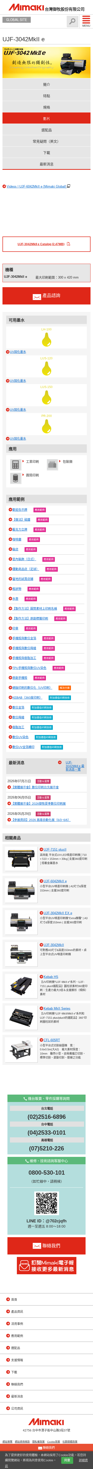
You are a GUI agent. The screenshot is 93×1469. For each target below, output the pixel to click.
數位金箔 (18, 707)
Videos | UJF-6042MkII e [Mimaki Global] (37, 186)
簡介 (46, 84)
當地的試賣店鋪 (22, 579)
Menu (86, 25)
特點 (46, 96)
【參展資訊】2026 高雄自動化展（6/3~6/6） (41, 820)
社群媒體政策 (69, 1441)
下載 (46, 153)
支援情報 (17, 1360)
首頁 (14, 1299)
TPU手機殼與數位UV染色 (29, 668)
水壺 (15, 599)
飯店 (15, 549)
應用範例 (40, 510)
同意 (67, 1460)
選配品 (46, 130)
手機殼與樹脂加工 (24, 658)
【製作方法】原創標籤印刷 (30, 618)
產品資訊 (17, 1312)
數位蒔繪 (18, 717)
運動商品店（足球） (25, 569)
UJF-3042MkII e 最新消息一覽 (75, 766)
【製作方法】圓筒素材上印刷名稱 (34, 608)
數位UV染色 (20, 737)
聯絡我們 (17, 1384)
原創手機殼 (19, 678)
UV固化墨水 (18, 352)
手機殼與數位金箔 (24, 638)
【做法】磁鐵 (21, 519)
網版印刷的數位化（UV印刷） (32, 688)
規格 (46, 107)
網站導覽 (7, 1441)
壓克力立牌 (19, 529)
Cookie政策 (53, 1441)
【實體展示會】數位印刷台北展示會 (35, 787)
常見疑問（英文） (47, 141)
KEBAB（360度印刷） (27, 697)
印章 (15, 628)
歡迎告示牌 (19, 510)
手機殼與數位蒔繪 (24, 648)
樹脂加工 (18, 727)
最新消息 (47, 164)
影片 (46, 119)
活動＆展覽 (43, 781)
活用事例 (17, 1324)
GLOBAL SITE (16, 20)
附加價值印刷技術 (60, 697)
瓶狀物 (16, 589)
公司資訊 (17, 1408)
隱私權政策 (38, 1441)
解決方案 (65, 688)
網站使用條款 (22, 1441)
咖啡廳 (16, 539)
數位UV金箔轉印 (23, 747)
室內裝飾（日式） (24, 559)
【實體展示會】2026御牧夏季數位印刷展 (38, 803)
